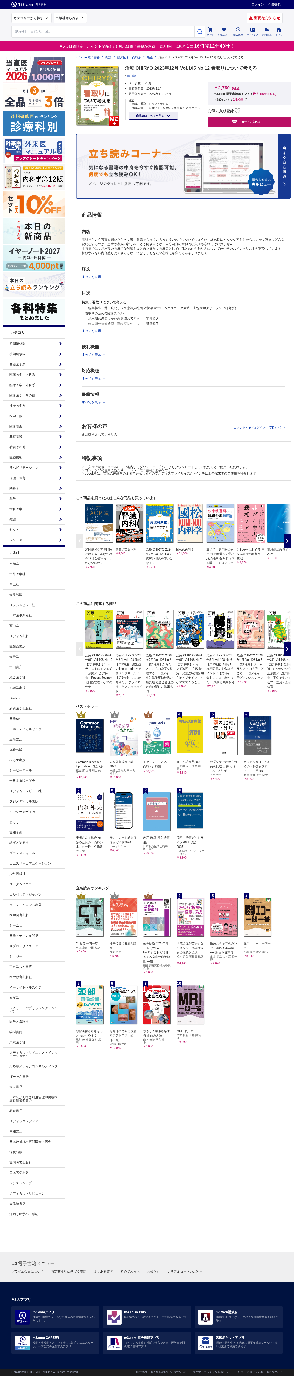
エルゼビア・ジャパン (25, 894)
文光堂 (14, 563)
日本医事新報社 (20, 615)
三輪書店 (15, 739)
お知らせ (153, 1271)
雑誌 (108, 57)
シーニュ (15, 925)
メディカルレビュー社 (25, 791)
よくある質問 (103, 1271)
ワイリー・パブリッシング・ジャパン (33, 1009)
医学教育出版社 (20, 977)
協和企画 (15, 832)
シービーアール (20, 770)
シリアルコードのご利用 (185, 1271)
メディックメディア (23, 1121)
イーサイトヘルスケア (25, 987)
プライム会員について (27, 1271)
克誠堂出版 (17, 687)
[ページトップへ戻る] (281, 1368)
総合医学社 (17, 677)
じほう (14, 822)
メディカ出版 (19, 636)
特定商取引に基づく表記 (68, 1271)
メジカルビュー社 (22, 605)
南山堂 (14, 625)
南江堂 (14, 998)
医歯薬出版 (17, 646)
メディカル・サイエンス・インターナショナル (33, 1054)
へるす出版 (17, 760)
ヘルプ (239, 1372)
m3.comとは (275, 1372)
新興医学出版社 (20, 708)
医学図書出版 (19, 915)
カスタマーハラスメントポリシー (210, 1372)
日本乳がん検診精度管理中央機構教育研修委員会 (33, 1098)
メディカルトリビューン (27, 1193)
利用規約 (141, 1372)
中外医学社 (17, 574)
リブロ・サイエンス (23, 946)
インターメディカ (22, 812)
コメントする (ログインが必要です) (258, 427)
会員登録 (274, 4)
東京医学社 (17, 1042)
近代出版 (15, 1152)
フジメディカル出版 (23, 801)
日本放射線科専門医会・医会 (30, 1142)
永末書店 (15, 1087)
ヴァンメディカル (22, 853)
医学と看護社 (19, 1021)
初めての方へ (130, 1271)
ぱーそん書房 (19, 1076)
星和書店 (15, 1131)
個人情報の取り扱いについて (168, 1372)
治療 (150, 57)
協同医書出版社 (20, 1162)
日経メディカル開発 (23, 936)
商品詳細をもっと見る (150, 115)
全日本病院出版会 (22, 781)
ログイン (257, 4)
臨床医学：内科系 (129, 57)
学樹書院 (15, 1032)
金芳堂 (14, 656)
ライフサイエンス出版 (25, 905)
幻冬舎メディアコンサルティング (33, 1066)
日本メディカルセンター (27, 729)
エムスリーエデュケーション (30, 863)
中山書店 (15, 667)
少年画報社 (17, 874)
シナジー (15, 956)
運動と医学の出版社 (23, 1214)
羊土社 (14, 584)
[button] (287, 541)
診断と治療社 (19, 843)
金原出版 (15, 594)
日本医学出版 (19, 1173)
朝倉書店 (15, 1111)
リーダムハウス (20, 884)
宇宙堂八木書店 (20, 967)
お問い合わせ (255, 1372)
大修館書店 (17, 1204)
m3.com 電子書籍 (88, 57)
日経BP (14, 718)
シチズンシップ (20, 1183)
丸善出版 (15, 750)
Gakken (15, 698)
